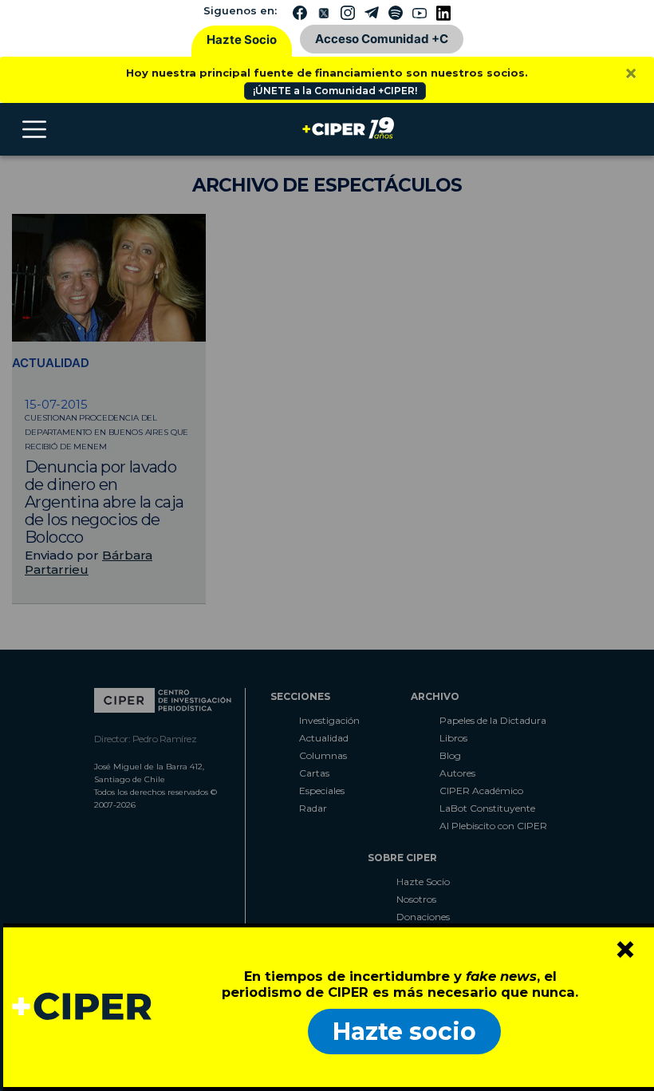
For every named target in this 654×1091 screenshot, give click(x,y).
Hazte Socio (242, 39)
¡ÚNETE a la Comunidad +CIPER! (335, 91)
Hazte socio (404, 1031)
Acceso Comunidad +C (381, 38)
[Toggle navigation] (34, 129)
